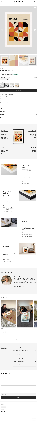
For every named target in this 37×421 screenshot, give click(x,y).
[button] (1, 1)
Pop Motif (2, 68)
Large (7, 79)
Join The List (18, 397)
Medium (3, 79)
